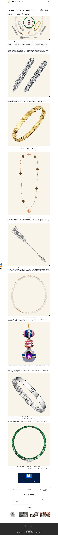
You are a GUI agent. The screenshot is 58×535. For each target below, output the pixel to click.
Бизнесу (20, 5)
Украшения (32, 5)
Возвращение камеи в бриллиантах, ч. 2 (34, 517)
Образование (36, 5)
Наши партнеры (35, 528)
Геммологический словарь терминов (23, 528)
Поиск (48, 1)
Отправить (42, 499)
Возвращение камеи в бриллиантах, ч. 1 (45, 517)
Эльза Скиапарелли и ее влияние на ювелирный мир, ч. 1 (23, 518)
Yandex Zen (29, 530)
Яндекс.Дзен (30, 530)
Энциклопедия (10, 5)
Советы (39, 528)
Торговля (27, 5)
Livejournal (27, 530)
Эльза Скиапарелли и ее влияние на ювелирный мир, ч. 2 (13, 518)
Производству (42, 5)
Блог (46, 5)
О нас (49, 5)
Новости (24, 5)
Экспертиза (16, 5)
